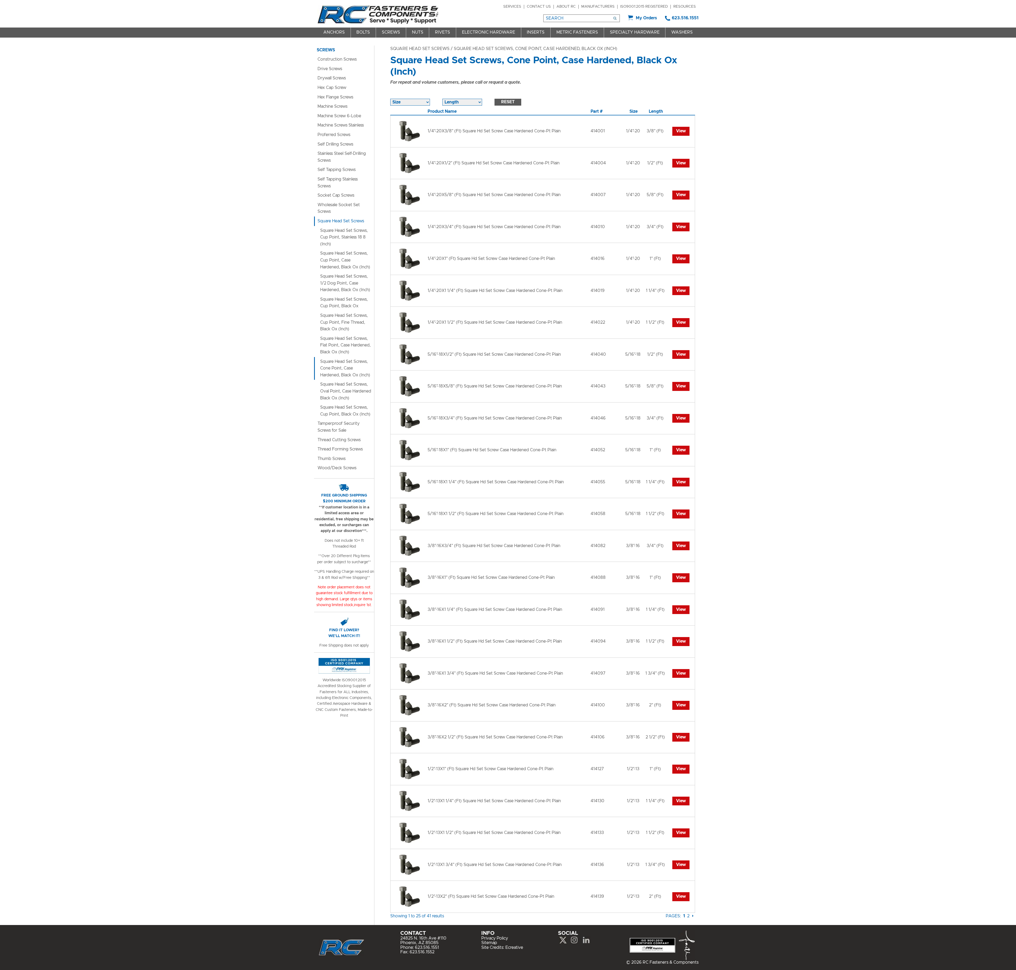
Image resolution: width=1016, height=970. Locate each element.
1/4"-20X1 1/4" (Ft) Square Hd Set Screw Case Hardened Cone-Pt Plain (495, 290)
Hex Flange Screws (335, 97)
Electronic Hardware (488, 32)
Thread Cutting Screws (339, 440)
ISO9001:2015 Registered (644, 6)
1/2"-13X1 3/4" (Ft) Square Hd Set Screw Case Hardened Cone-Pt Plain (495, 865)
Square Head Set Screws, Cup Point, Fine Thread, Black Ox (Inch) (344, 322)
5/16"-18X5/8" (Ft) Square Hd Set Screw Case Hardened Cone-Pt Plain (495, 386)
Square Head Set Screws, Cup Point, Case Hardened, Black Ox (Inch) (345, 260)
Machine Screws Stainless (341, 125)
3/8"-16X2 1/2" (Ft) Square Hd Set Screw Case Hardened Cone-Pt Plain (495, 737)
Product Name (442, 111)
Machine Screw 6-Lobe (339, 116)
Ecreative (514, 947)
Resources (684, 6)
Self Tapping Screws (337, 170)
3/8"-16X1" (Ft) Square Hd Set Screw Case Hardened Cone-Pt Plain (491, 577)
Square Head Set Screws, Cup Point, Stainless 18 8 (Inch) (344, 237)
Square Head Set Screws (420, 49)
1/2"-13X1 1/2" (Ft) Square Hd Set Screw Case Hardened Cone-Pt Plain (494, 833)
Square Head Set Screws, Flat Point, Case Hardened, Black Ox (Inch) (345, 345)
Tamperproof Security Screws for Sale (339, 426)
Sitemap (489, 943)
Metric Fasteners (577, 32)
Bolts (363, 32)
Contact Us (539, 6)
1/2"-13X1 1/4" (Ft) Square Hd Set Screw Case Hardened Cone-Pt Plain (494, 801)
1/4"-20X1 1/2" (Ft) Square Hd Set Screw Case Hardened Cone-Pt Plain (495, 322)
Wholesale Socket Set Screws (339, 208)
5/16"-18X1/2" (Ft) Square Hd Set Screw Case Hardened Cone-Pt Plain (494, 354)
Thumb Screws (332, 459)
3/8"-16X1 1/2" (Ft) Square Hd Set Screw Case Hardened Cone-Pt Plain (495, 641)
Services (512, 6)
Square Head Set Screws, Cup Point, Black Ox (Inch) (345, 410)
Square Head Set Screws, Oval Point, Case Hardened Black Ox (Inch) (345, 391)
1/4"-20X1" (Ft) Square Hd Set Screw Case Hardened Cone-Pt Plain (491, 258)
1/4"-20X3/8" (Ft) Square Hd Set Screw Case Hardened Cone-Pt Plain (494, 131)
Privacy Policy (494, 938)
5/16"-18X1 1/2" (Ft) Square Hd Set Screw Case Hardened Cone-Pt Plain (496, 514)
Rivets (442, 32)
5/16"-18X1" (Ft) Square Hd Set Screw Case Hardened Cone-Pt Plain (492, 450)
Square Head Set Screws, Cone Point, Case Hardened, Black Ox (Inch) (345, 368)
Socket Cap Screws (336, 195)
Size (633, 111)
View (681, 131)
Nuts (417, 32)
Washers (682, 32)
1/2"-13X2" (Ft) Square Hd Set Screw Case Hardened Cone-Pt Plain (491, 896)
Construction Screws (337, 59)
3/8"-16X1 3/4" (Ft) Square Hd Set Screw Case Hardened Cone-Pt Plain (495, 673)
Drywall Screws (332, 78)
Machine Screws (332, 106)
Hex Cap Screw (332, 87)
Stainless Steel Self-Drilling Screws (342, 157)
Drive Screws (330, 69)
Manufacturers (598, 6)
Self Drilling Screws (335, 144)
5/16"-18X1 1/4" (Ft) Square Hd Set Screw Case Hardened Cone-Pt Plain (496, 482)
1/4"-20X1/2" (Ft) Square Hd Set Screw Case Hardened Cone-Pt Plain (494, 163)
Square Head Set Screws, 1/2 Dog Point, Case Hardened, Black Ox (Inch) (345, 283)
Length (656, 111)
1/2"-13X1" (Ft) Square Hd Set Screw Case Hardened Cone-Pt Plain (491, 769)
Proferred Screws (334, 135)
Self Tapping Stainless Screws (338, 182)
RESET (508, 102)
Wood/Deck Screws (337, 468)
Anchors (334, 32)
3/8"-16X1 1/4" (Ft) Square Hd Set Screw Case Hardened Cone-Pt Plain (495, 609)
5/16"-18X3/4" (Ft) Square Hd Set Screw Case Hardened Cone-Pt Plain (495, 418)
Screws (391, 32)
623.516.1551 (685, 18)
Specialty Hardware (635, 32)
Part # (597, 111)
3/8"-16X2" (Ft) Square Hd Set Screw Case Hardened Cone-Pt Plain (492, 705)
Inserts (536, 32)
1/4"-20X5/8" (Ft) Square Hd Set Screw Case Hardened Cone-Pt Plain (494, 195)
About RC (566, 6)
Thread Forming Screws (340, 449)
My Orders (646, 18)
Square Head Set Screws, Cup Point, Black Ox (344, 302)
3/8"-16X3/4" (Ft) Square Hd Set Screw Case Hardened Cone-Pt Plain (494, 546)
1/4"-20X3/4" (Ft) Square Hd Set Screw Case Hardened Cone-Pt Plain (494, 227)
